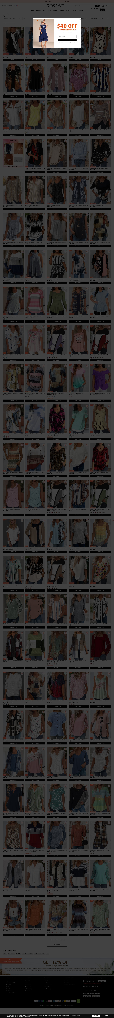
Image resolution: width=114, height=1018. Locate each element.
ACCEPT (96, 1015)
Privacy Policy (27, 1016)
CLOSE (106, 1015)
